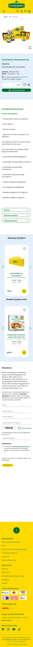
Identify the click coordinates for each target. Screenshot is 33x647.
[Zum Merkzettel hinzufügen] (24, 84)
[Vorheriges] (2, 266)
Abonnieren (7, 465)
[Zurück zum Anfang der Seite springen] (16, 530)
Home (6, 17)
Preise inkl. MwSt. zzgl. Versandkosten (13, 66)
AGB (26, 448)
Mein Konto (6, 572)
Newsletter (5, 580)
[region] (16, 34)
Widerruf (5, 569)
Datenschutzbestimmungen (20, 446)
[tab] (16, 209)
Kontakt (4, 583)
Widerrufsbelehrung (9, 560)
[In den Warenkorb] (24, 291)
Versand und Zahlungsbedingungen (14, 549)
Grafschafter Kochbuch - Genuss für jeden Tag (16, 336)
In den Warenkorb (18, 90)
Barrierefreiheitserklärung (11, 542)
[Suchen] (18, 11)
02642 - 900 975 (6, 620)
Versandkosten (6, 639)
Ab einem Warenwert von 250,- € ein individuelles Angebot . (14, 78)
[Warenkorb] (29, 11)
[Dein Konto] (21, 11)
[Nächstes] (30, 266)
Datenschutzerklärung (9, 553)
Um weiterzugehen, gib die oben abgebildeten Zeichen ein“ (16, 433)
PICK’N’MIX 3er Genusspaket (16, 274)
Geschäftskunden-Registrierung (13, 576)
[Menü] (4, 11)
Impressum (6, 556)
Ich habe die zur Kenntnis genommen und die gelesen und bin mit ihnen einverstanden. (17, 449)
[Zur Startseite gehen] (16, 4)
